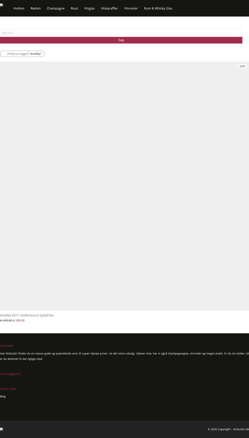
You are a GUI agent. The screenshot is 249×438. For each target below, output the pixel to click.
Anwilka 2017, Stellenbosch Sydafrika (26, 315)
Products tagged (24, 54)
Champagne (56, 8)
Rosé (74, 8)
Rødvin (36, 8)
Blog (3, 396)
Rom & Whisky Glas (158, 8)
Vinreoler (131, 8)
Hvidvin (18, 8)
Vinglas (89, 8)
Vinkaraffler (109, 8)
